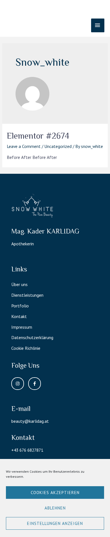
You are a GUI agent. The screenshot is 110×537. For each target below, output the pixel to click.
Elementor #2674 (38, 136)
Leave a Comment (24, 146)
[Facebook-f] (34, 383)
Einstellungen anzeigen (55, 523)
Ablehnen (55, 508)
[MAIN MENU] (97, 25)
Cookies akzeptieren (55, 492)
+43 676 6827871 (27, 450)
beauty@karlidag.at (30, 421)
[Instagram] (17, 383)
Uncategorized (58, 146)
